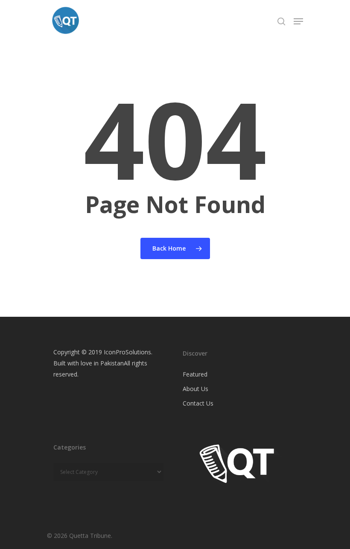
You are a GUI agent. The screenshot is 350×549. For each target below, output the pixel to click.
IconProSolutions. (128, 352)
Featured (195, 374)
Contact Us (198, 403)
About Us (195, 389)
